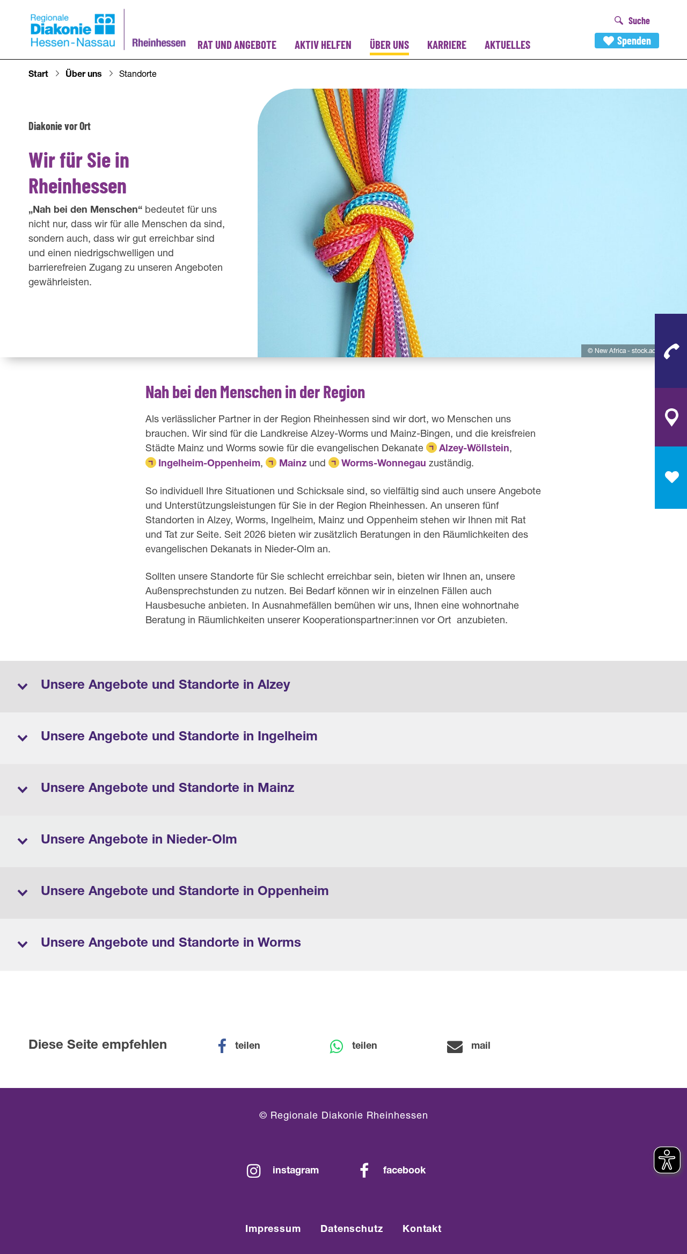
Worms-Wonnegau (383, 464)
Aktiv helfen (323, 44)
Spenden (634, 40)
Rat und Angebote (237, 44)
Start (38, 75)
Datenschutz (351, 1230)
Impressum (273, 1230)
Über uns (389, 44)
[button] (245, 1047)
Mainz (292, 464)
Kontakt (422, 1230)
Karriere (446, 44)
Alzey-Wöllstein (474, 449)
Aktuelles (507, 44)
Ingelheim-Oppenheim (209, 464)
